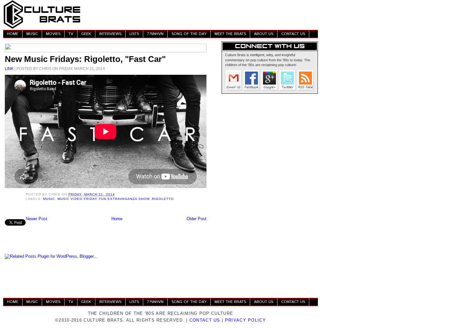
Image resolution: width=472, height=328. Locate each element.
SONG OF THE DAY (188, 34)
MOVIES (53, 34)
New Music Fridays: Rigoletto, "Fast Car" (85, 59)
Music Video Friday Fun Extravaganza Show (103, 199)
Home (116, 218)
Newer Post (36, 218)
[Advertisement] (201, 14)
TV (70, 34)
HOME (12, 34)
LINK (9, 68)
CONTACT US (293, 34)
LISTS (134, 34)
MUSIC (32, 34)
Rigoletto (163, 199)
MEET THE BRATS (230, 34)
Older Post (196, 218)
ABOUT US (263, 34)
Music (49, 199)
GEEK (86, 34)
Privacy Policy (245, 320)
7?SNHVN (155, 34)
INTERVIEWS (110, 34)
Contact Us (204, 320)
